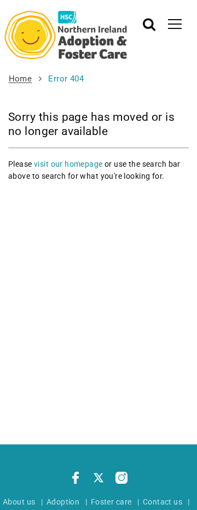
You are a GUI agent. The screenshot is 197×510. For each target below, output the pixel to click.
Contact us (162, 501)
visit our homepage (68, 164)
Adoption (63, 501)
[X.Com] (98, 479)
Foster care (111, 501)
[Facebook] (75, 479)
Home (20, 79)
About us (19, 501)
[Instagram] (121, 479)
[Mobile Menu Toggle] (175, 23)
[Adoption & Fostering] (66, 35)
